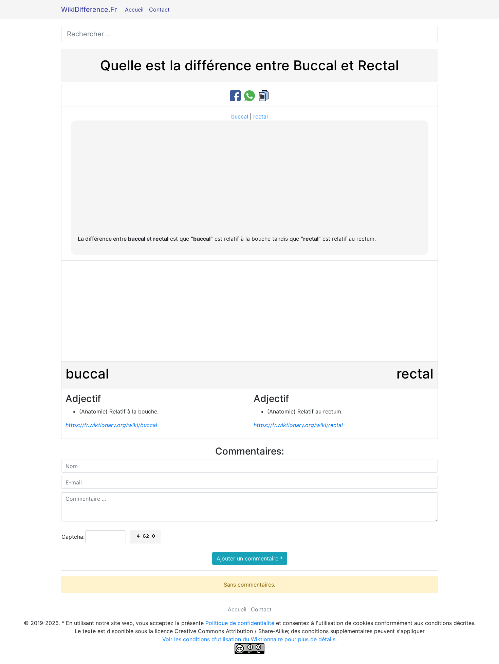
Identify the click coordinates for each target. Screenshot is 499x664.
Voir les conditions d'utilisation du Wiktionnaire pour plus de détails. (249, 639)
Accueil (134, 9)
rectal (260, 116)
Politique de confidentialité (239, 623)
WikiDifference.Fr (89, 9)
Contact (159, 9)
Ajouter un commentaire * (250, 558)
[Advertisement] (250, 178)
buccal (239, 116)
